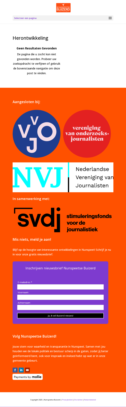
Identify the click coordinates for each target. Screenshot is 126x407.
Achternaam (24, 302)
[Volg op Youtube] (27, 370)
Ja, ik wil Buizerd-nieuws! (60, 315)
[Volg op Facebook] (15, 370)
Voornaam (23, 292)
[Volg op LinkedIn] (21, 370)
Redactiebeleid (90, 400)
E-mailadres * (25, 282)
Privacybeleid (67, 400)
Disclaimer (78, 400)
